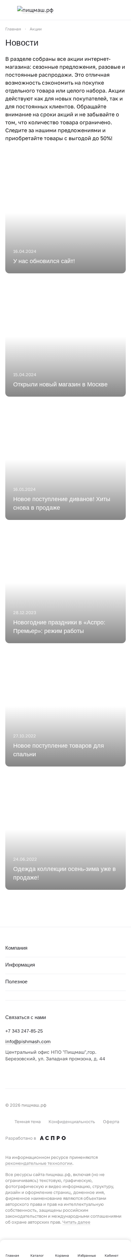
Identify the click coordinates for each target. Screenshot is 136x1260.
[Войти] (109, 10)
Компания (16, 948)
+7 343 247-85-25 (24, 1031)
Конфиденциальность (72, 1121)
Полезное (16, 981)
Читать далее (76, 1222)
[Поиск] (96, 10)
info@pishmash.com (28, 1041)
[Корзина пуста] (122, 10)
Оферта (111, 1121)
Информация (20, 964)
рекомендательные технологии (38, 1163)
